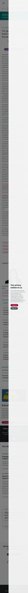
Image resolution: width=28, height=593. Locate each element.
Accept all (14, 305)
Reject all (14, 308)
